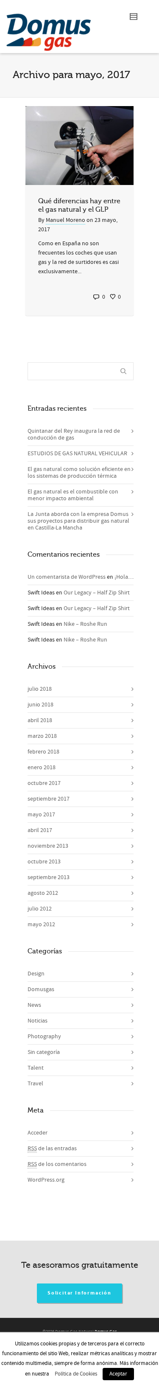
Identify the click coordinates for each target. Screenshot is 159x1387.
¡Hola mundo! (132, 577)
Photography (44, 1036)
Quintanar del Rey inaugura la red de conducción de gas (74, 434)
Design (36, 974)
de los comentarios (57, 1164)
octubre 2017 (44, 783)
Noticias (37, 1021)
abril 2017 (40, 830)
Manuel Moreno (65, 220)
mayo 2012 (41, 924)
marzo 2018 (42, 736)
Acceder (37, 1133)
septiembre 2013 (49, 877)
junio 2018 (40, 705)
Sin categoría (44, 1052)
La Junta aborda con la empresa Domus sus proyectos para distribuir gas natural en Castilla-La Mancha (78, 521)
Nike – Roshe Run (85, 624)
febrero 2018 (43, 752)
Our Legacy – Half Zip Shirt (97, 593)
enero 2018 (42, 767)
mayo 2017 (41, 814)
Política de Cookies (76, 1374)
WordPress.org (46, 1180)
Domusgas (41, 989)
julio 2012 (40, 909)
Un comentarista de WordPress (67, 577)
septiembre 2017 (49, 799)
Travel (35, 1083)
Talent (36, 1068)
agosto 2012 (43, 893)
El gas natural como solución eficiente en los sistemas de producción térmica (79, 472)
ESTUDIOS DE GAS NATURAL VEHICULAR (77, 453)
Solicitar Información (79, 1293)
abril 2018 (40, 720)
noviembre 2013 (48, 846)
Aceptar (118, 1373)
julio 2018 (40, 689)
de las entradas (52, 1148)
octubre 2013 (44, 862)
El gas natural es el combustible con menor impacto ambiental (73, 495)
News (34, 1005)
